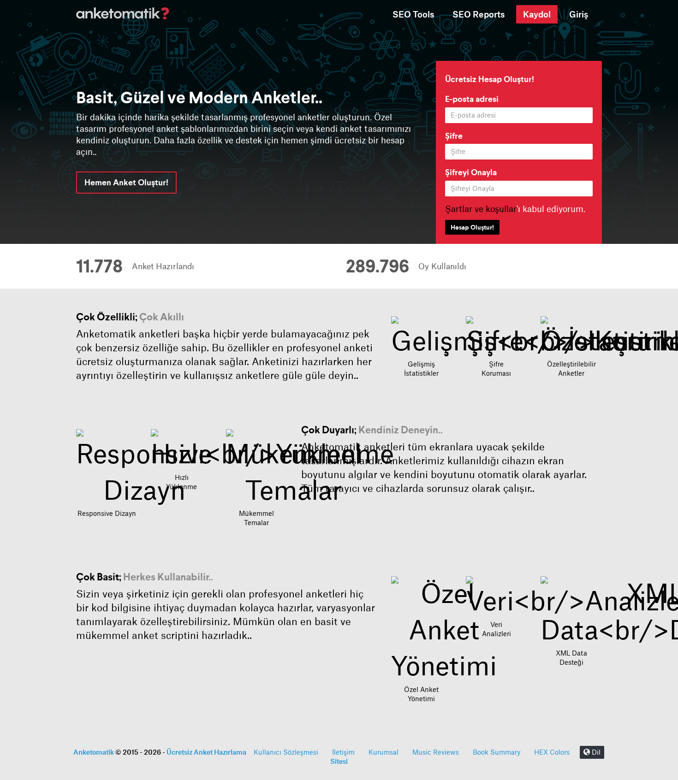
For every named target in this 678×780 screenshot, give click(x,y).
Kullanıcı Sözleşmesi (286, 752)
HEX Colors (552, 752)
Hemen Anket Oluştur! (126, 182)
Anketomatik (93, 752)
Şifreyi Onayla (471, 172)
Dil (595, 752)
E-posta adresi (472, 99)
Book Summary (496, 752)
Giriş (578, 14)
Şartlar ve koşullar (481, 209)
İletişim (343, 752)
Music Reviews (435, 752)
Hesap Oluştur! (472, 227)
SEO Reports (478, 14)
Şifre (454, 135)
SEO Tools (413, 14)
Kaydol (537, 14)
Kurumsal (383, 752)
